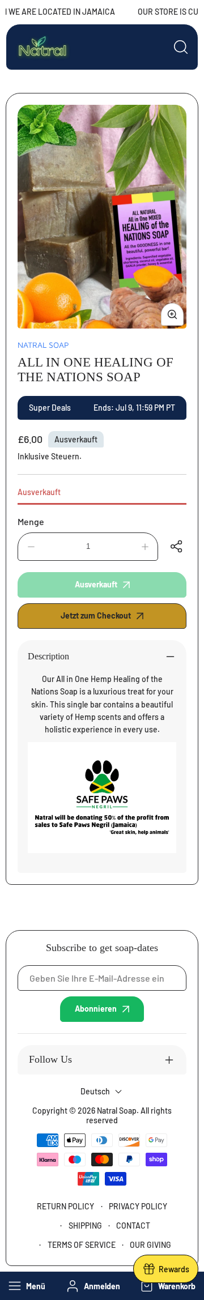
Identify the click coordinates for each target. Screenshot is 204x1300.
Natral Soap (43, 344)
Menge (31, 521)
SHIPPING (85, 1225)
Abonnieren (96, 1008)
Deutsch (95, 1091)
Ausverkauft (39, 492)
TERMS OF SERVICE (82, 1245)
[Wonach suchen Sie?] (180, 47)
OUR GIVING (150, 1245)
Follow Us (50, 1059)
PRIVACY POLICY (138, 1206)
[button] (167, 1286)
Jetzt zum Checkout (96, 615)
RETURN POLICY (65, 1206)
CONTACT (133, 1225)
